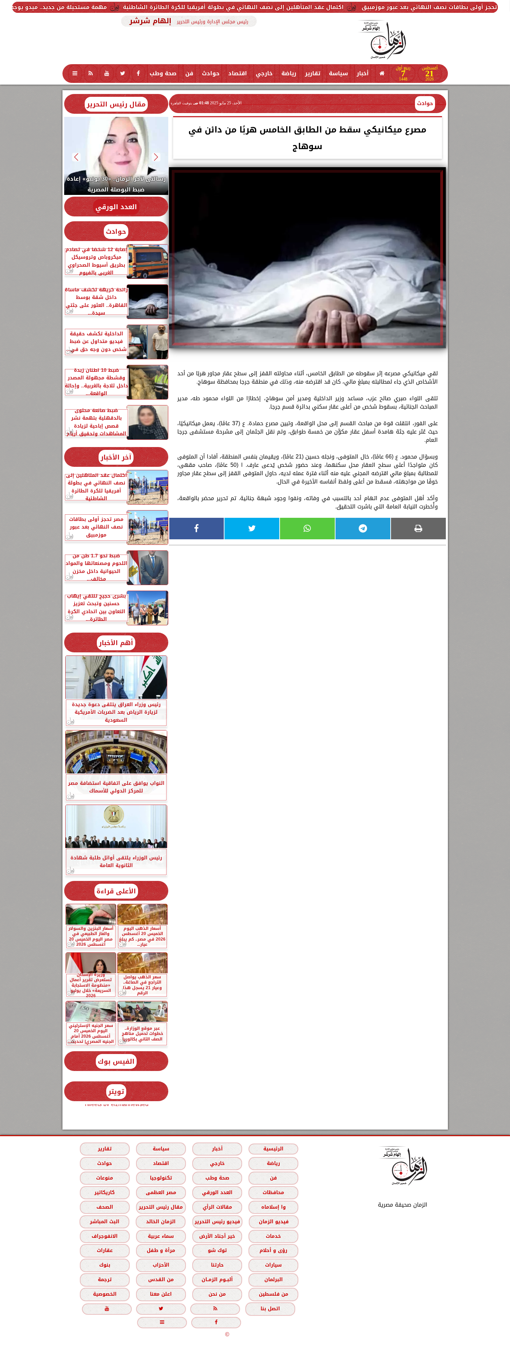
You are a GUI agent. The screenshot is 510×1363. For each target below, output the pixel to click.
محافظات (273, 1192)
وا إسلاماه (273, 1207)
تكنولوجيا (161, 1178)
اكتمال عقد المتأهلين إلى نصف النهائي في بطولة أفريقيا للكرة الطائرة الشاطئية (304, 7)
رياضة (288, 73)
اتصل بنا (270, 1308)
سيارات (273, 1265)
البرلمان (273, 1279)
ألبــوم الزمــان (217, 1279)
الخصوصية (104, 1294)
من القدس (160, 1279)
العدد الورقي (116, 206)
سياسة (338, 73)
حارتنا (217, 1265)
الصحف (104, 1207)
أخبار (363, 73)
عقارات (104, 1250)
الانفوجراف (105, 1236)
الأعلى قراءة (116, 891)
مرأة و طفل (160, 1250)
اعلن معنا (161, 1294)
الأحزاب (160, 1265)
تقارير (312, 73)
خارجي (264, 73)
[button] (156, 157)
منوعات (104, 1178)
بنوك (104, 1265)
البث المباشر (104, 1221)
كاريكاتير (104, 1192)
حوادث (211, 73)
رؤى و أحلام (273, 1250)
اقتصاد (237, 73)
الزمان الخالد (160, 1221)
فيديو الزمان (273, 1221)
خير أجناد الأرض (217, 1236)
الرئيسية (273, 1149)
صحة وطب (163, 73)
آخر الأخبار (116, 457)
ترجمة (104, 1279)
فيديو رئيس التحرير (217, 1221)
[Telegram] (363, 528)
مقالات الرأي (217, 1207)
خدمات (273, 1236)
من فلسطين (273, 1294)
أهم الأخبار (116, 642)
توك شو (217, 1250)
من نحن (217, 1294)
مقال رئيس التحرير (116, 104)
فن (189, 73)
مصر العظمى (160, 1192)
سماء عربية (161, 1236)
